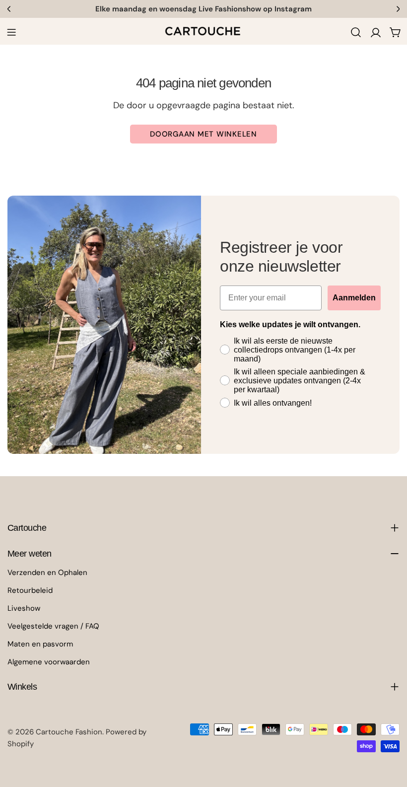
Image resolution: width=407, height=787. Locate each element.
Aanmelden (354, 297)
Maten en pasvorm (40, 644)
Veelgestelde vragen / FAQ (53, 626)
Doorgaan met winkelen (203, 134)
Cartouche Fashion (69, 732)
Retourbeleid (30, 590)
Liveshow (23, 608)
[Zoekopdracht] (356, 32)
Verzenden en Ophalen (47, 572)
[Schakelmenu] (11, 32)
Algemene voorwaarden (48, 662)
